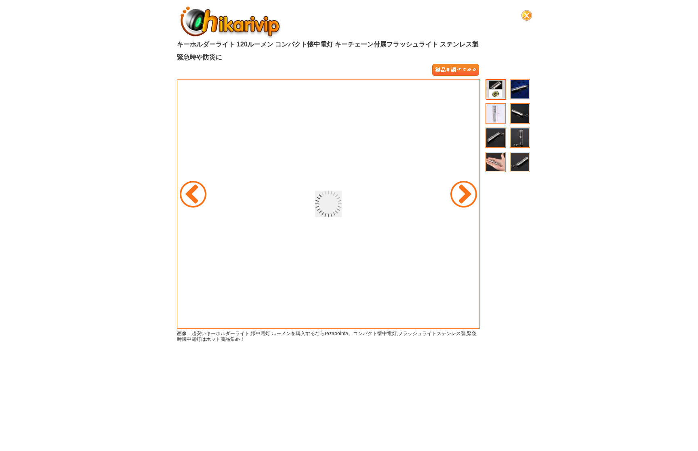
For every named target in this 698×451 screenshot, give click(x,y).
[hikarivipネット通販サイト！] (230, 21)
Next (463, 194)
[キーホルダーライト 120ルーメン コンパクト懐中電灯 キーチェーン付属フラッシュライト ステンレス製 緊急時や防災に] (455, 70)
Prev (193, 194)
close (526, 15)
